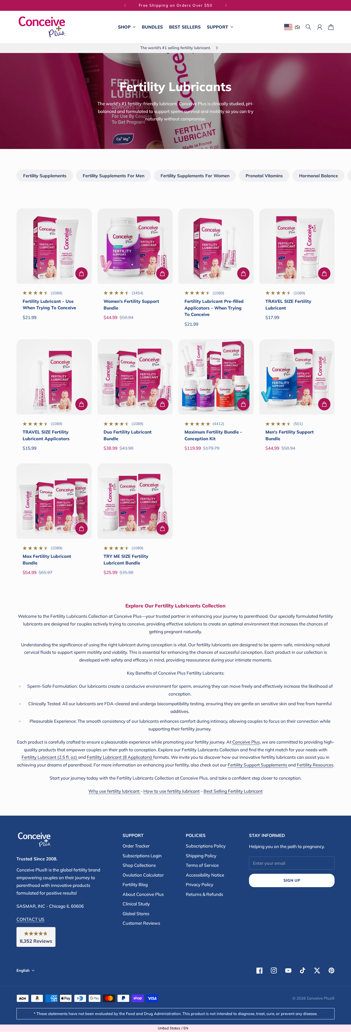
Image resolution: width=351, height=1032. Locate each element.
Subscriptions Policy (206, 846)
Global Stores (136, 913)
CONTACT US (30, 919)
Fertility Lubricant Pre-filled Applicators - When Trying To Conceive (214, 307)
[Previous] (125, 5)
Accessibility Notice (205, 875)
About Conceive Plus (143, 894)
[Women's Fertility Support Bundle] (135, 246)
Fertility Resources (315, 765)
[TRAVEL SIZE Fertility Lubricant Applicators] (54, 376)
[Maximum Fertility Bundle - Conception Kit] (216, 376)
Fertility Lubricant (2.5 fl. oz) (50, 757)
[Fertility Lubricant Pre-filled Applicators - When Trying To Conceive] (216, 246)
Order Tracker (136, 846)
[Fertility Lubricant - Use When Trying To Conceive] (54, 246)
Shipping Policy (201, 855)
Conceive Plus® (321, 998)
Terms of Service (202, 865)
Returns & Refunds (204, 894)
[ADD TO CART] (81, 273)
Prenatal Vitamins (264, 175)
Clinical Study (136, 903)
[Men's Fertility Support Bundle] (297, 376)
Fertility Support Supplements (258, 765)
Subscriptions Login (142, 855)
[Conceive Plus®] (42, 27)
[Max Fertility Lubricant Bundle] (54, 501)
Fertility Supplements (45, 175)
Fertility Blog (135, 884)
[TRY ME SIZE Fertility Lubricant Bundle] (135, 501)
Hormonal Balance (318, 175)
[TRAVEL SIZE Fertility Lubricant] (297, 246)
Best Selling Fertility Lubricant (233, 791)
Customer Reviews (141, 923)
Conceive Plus (246, 742)
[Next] (226, 5)
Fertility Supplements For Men (113, 175)
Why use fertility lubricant (114, 791)
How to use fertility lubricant (171, 791)
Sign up (291, 880)
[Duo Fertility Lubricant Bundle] (135, 376)
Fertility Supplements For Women (195, 175)
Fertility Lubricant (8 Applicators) (120, 757)
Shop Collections (139, 865)
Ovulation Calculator (143, 875)
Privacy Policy (199, 884)
